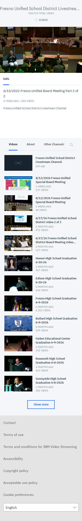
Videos (13, 144)
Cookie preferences (18, 494)
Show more (41, 404)
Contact (9, 422)
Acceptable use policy (20, 482)
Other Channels (54, 144)
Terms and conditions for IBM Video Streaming (40, 446)
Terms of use (13, 434)
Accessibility (13, 458)
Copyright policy (15, 470)
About (31, 144)
